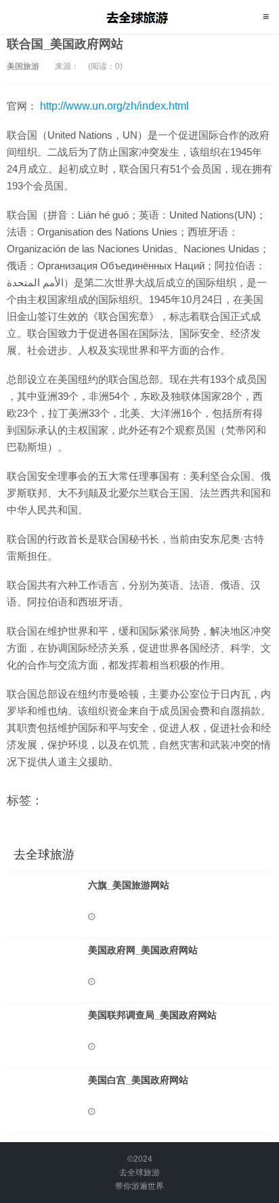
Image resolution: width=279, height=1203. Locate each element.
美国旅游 (23, 66)
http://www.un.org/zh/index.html (114, 106)
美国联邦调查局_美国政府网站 (152, 1014)
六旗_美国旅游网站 (128, 885)
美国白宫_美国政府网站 (138, 1079)
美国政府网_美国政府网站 (143, 950)
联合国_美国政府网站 (65, 44)
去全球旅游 (140, 17)
